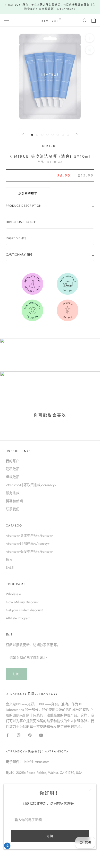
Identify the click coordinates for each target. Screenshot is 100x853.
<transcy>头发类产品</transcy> (29, 551)
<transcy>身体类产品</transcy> (29, 535)
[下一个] (77, 134)
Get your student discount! (24, 610)
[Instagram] (18, 735)
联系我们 (12, 509)
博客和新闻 (14, 501)
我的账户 (12, 460)
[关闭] (91, 789)
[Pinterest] (30, 735)
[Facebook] (7, 735)
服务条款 (12, 493)
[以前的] (23, 134)
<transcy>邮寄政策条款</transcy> (31, 485)
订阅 (50, 836)
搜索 (9, 559)
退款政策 (12, 476)
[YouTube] (41, 735)
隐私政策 (12, 468)
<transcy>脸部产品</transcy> (28, 543)
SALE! (10, 567)
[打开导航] (6, 20)
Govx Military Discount (22, 602)
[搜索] (85, 20)
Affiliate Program (18, 618)
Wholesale (13, 594)
